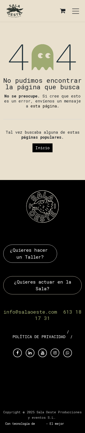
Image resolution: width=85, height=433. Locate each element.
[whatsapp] (67, 353)
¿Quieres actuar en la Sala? (42, 285)
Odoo (41, 424)
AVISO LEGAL (51, 331)
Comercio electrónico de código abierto (48, 426)
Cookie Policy (42, 402)
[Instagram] (55, 353)
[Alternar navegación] (76, 10)
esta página (44, 106)
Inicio (42, 147)
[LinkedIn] (30, 353)
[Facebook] (17, 353)
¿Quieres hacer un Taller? (30, 253)
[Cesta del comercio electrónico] (63, 11)
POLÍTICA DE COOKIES (42, 341)
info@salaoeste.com (30, 311)
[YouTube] (42, 353)
